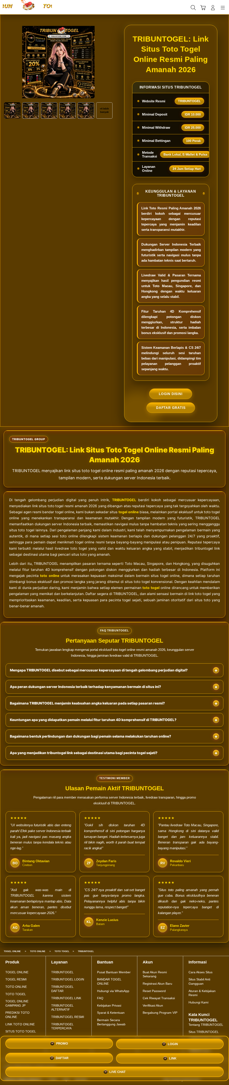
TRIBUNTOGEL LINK (66, 998)
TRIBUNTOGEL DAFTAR (62, 989)
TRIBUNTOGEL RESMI (67, 1017)
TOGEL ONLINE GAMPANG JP (16, 1003)
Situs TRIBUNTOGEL (204, 1032)
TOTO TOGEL (15, 994)
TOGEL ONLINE (16, 972)
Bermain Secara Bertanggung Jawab (111, 1022)
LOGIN (173, 1045)
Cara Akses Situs (200, 972)
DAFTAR (62, 1058)
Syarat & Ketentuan (111, 1012)
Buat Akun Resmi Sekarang (155, 974)
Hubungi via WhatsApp (113, 991)
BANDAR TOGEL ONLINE (109, 981)
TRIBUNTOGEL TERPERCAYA (62, 1026)
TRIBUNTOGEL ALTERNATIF (62, 1007)
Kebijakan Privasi (109, 1005)
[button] (203, 7)
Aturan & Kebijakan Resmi (202, 993)
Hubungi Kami (198, 1002)
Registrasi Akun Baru (157, 983)
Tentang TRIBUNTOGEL (206, 1024)
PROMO (62, 1045)
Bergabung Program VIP (160, 1012)
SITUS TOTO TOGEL (20, 1031)
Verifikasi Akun (153, 1005)
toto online (49, 576)
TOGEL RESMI (16, 979)
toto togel (150, 588)
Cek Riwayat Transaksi (159, 998)
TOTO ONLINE (16, 986)
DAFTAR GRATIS (170, 408)
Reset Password (154, 991)
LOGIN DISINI (170, 394)
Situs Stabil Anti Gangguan (199, 981)
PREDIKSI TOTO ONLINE (17, 1015)
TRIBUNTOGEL (124, 500)
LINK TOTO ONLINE (20, 1024)
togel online (129, 512)
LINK (172, 1057)
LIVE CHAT (117, 1070)
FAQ (100, 998)
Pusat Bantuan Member (114, 972)
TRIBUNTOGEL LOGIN (67, 979)
